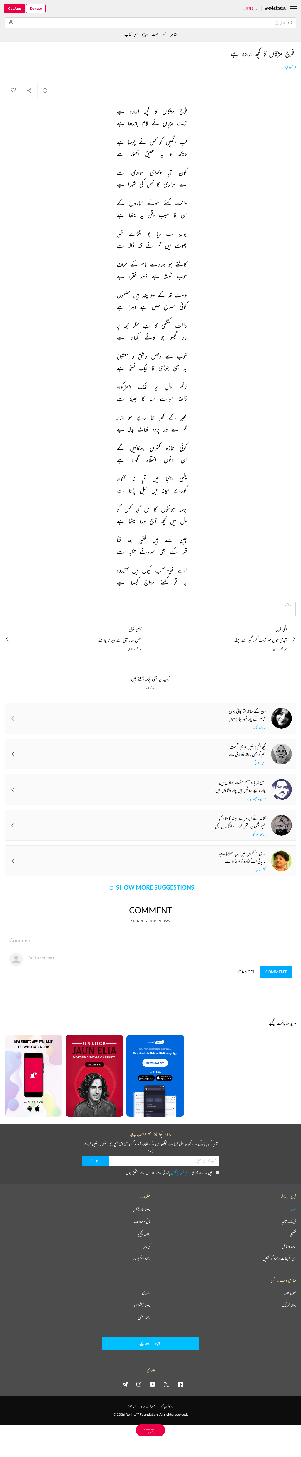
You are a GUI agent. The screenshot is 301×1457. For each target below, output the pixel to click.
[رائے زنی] (45, 90)
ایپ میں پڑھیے (150, 1430)
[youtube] (152, 1384)
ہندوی (146, 1292)
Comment (276, 971)
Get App (14, 8)
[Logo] (275, 8)
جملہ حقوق (132, 1406)
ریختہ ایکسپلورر (141, 1258)
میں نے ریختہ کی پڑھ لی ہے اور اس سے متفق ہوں (169, 1172)
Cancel (246, 971)
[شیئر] (29, 90)
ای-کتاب (131, 34)
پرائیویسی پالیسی (181, 1172)
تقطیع (293, 1234)
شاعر (173, 34)
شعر (164, 34)
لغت (155, 34)
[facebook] (180, 1384)
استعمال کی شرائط (148, 1406)
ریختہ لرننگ (289, 1305)
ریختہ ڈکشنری (142, 1305)
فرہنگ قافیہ (289, 1221)
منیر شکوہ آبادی (289, 67)
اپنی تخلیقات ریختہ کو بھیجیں (279, 1258)
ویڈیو (145, 34)
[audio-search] (11, 22)
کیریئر (146, 1246)
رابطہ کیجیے (144, 1234)
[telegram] (125, 1384)
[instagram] (138, 1384)
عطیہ (293, 1209)
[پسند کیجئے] (13, 90)
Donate (36, 8)
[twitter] (166, 1384)
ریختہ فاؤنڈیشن (141, 1209)
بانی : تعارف (142, 1221)
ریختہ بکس (144, 1317)
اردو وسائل (289, 1246)
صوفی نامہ (290, 1292)
